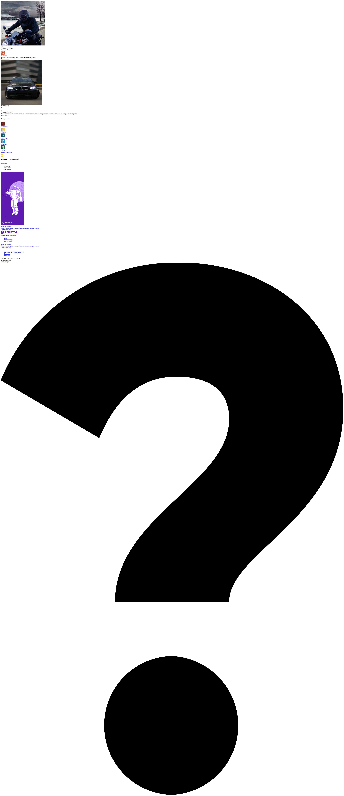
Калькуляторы (8, 239)
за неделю (4, 163)
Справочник (8, 241)
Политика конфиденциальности (14, 252)
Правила (7, 255)
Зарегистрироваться (10, 235)
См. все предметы (6, 152)
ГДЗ (5, 238)
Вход (2, 235)
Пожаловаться (5, 59)
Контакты (7, 254)
